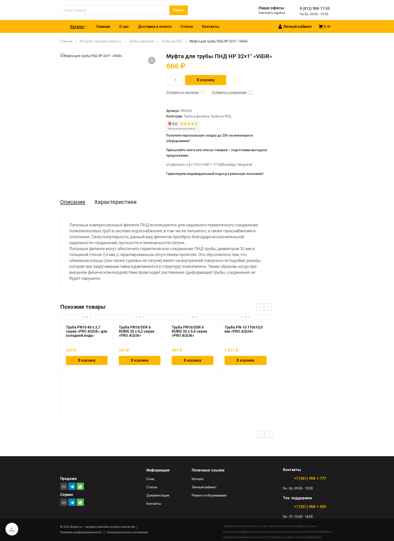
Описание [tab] (72, 202)
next (268, 307)
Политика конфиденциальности (81, 532)
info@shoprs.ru (177, 164)
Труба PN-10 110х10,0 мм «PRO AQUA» (243, 329)
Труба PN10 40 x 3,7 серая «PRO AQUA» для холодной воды (86, 331)
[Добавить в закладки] (203, 92)
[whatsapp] (80, 486)
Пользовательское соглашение (127, 532)
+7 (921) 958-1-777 (204, 164)
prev (260, 307)
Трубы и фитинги (141, 41)
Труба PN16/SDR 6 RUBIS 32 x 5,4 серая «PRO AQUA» (189, 331)
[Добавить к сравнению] (251, 92)
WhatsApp (227, 164)
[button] (151, 60)
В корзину (206, 80)
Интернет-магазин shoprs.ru (101, 41)
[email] (63, 486)
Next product (268, 434)
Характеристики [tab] (115, 202)
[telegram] (72, 486)
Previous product (260, 434)
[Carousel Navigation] (264, 307)
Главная (66, 41)
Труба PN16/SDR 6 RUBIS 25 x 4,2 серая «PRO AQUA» (136, 331)
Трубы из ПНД (171, 41)
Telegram (244, 164)
